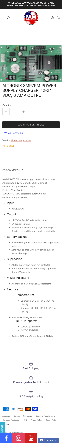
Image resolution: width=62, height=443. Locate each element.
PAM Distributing (16, 432)
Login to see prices (31, 124)
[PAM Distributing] (31, 17)
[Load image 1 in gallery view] (31, 63)
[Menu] (3, 18)
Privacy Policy (36, 420)
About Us (6, 416)
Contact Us (27, 416)
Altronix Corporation (21, 140)
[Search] (10, 18)
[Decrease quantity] (6, 111)
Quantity (6, 105)
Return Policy (51, 420)
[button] (13, 133)
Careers (17, 416)
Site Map (5, 424)
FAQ (25, 420)
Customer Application (11, 420)
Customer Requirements (45, 416)
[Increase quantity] (23, 111)
